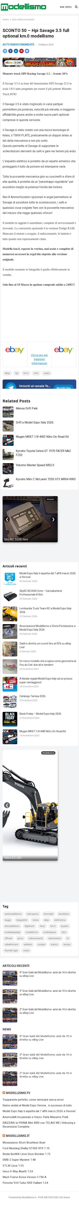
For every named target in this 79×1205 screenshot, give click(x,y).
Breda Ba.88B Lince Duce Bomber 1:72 (27, 1154)
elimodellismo (12, 926)
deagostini (21, 920)
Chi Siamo (65, 1197)
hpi (16, 373)
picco (20, 938)
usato (47, 373)
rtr (68, 938)
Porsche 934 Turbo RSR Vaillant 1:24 (25, 1182)
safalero (28, 944)
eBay (7, 373)
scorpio (41, 944)
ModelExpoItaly (12, 932)
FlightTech (29, 926)
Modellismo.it (18, 1136)
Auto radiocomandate (23, 19)
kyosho (64, 926)
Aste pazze (32, 914)
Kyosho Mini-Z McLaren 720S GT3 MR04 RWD (46, 479)
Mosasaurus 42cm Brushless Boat (24, 1142)
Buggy (8, 920)
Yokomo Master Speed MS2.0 (35, 465)
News (7, 1029)
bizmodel (48, 914)
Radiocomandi (36, 938)
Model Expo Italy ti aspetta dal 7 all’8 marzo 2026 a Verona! (39, 1111)
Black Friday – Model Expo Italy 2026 (40, 713)
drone (36, 920)
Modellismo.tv (18, 1093)
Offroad (8, 938)
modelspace (49, 932)
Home (6, 19)
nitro (36, 373)
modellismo (32, 932)
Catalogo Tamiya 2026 (32, 696)
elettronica (59, 920)
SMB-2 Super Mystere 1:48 (19, 1159)
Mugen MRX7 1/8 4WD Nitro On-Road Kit (42, 436)
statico (54, 944)
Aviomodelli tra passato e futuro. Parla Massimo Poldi (35, 1117)
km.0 (26, 373)
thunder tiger (11, 950)
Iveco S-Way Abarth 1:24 (18, 1171)
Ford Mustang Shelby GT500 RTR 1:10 (26, 1148)
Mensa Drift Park (27, 408)
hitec (42, 926)
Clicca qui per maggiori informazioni (39, 359)
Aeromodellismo (13, 914)
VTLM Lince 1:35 (13, 1165)
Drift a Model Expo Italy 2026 (34, 422)
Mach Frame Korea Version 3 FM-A (24, 1177)
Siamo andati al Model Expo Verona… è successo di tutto (37, 1105)
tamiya (66, 944)
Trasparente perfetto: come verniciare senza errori (33, 1099)
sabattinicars (11, 944)
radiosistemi (54, 938)
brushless (64, 914)
